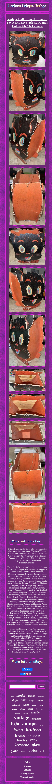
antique (30, 723)
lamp (18, 729)
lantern (33, 729)
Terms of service (27, 777)
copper (18, 713)
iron (41, 725)
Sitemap (27, 766)
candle (26, 713)
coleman (36, 750)
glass (36, 745)
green (14, 709)
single (15, 700)
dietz (12, 696)
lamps (31, 695)
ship (23, 700)
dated (22, 709)
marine (40, 701)
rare (26, 704)
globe (14, 751)
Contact (27, 770)
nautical (34, 736)
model (20, 695)
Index (27, 762)
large (32, 700)
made (34, 705)
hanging (22, 740)
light (15, 723)
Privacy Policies (27, 773)
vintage (21, 717)
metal (23, 752)
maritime (41, 696)
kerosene (21, 745)
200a (33, 740)
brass (20, 735)
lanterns (39, 709)
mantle (35, 712)
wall (41, 705)
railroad (16, 705)
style (30, 708)
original (36, 718)
